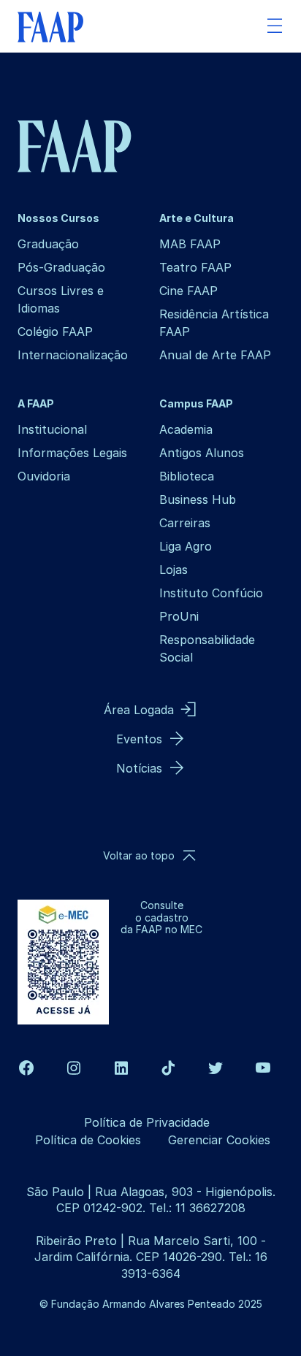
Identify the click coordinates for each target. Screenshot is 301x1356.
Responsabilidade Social (207, 648)
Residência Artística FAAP (214, 323)
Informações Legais (72, 452)
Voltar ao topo (139, 855)
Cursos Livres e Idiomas (61, 299)
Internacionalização (73, 355)
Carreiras (184, 523)
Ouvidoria (44, 476)
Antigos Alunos (201, 452)
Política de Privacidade (147, 1122)
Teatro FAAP (195, 267)
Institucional (52, 429)
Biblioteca (186, 476)
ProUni (179, 616)
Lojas (173, 569)
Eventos (139, 739)
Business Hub (197, 499)
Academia (186, 429)
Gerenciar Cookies (219, 1140)
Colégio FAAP (55, 331)
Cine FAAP (188, 290)
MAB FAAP (190, 244)
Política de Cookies (88, 1140)
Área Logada (139, 709)
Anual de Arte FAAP (215, 355)
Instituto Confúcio (211, 593)
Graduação (48, 244)
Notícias (139, 768)
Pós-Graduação (61, 267)
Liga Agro (185, 546)
